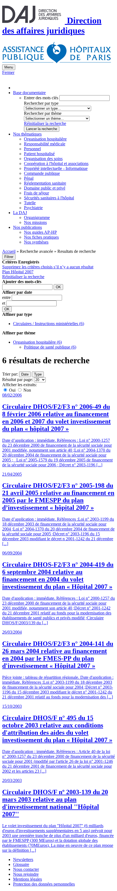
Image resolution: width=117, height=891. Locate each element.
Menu (8, 67)
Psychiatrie (33, 207)
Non (26, 390)
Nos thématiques (27, 134)
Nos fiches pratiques (41, 237)
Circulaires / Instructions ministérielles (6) (48, 323)
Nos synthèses (36, 242)
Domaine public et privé (44, 188)
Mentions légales (27, 879)
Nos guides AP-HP (40, 232)
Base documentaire (29, 92)
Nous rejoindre (26, 874)
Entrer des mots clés (41, 97)
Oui (12, 390)
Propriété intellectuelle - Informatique (56, 168)
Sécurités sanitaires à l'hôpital (49, 198)
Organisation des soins (43, 158)
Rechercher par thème (42, 113)
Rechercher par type (41, 103)
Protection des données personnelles (44, 884)
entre (7, 297)
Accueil (9, 251)
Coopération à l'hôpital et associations (56, 163)
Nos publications (27, 227)
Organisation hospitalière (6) (37, 342)
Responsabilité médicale (44, 144)
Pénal (28, 178)
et (4, 303)
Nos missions (35, 222)
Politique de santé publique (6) (50, 347)
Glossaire (21, 864)
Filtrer (8, 257)
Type (38, 374)
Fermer (8, 72)
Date (25, 374)
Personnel (32, 148)
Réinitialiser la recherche (45, 123)
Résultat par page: (17, 379)
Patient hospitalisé (39, 153)
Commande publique (42, 173)
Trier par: (10, 374)
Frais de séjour (36, 193)
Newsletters (23, 859)
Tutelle (30, 202)
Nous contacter (26, 869)
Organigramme (37, 217)
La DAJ (20, 212)
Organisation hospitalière (45, 139)
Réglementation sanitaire (45, 183)
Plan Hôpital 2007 (17, 271)
